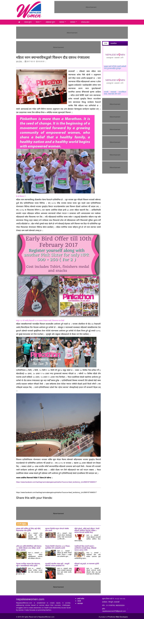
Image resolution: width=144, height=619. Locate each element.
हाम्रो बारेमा (80, 598)
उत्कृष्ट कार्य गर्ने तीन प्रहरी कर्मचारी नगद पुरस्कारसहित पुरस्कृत (115, 67)
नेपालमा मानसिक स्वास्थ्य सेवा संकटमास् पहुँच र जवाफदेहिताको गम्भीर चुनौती (28, 564)
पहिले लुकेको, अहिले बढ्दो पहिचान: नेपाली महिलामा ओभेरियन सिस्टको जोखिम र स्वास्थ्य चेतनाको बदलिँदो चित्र (86, 530)
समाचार (72, 22)
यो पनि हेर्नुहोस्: (22, 524)
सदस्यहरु (80, 603)
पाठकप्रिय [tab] (113, 43)
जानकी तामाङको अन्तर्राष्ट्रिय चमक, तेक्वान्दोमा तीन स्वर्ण (115, 92)
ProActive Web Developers (118, 616)
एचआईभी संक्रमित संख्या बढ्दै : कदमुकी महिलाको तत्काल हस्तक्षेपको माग (57, 564)
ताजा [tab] (105, 43)
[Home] (29, 9)
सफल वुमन (28, 22)
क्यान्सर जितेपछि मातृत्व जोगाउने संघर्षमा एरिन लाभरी (57, 529)
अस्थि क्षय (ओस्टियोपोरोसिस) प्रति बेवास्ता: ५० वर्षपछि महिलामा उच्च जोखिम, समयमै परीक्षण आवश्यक (29, 548)
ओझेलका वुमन (50, 22)
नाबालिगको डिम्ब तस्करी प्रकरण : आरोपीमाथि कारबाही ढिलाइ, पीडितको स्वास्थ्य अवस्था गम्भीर (85, 548)
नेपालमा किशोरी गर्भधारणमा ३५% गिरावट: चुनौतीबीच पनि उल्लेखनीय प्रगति (57, 547)
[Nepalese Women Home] (19, 22)
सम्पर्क (79, 601)
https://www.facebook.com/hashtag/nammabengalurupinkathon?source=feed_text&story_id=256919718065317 (56, 482)
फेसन (38, 22)
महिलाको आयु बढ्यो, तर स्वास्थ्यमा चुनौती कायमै (86, 564)
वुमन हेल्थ (19, 61)
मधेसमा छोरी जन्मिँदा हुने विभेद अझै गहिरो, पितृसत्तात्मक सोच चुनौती (28, 529)
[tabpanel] (115, 71)
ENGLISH (85, 22)
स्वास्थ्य (61, 22)
